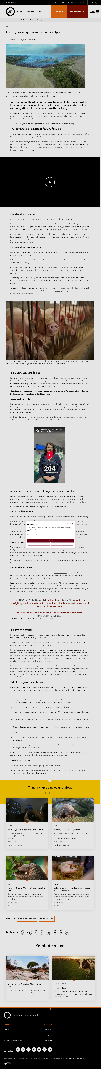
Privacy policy (70, 523)
